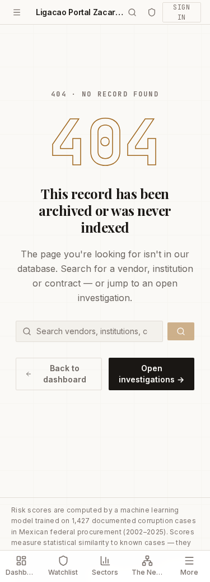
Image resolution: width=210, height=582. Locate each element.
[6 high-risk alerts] (151, 12)
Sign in (182, 12)
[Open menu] (16, 12)
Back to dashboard (64, 373)
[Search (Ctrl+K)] (132, 12)
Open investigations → (151, 373)
